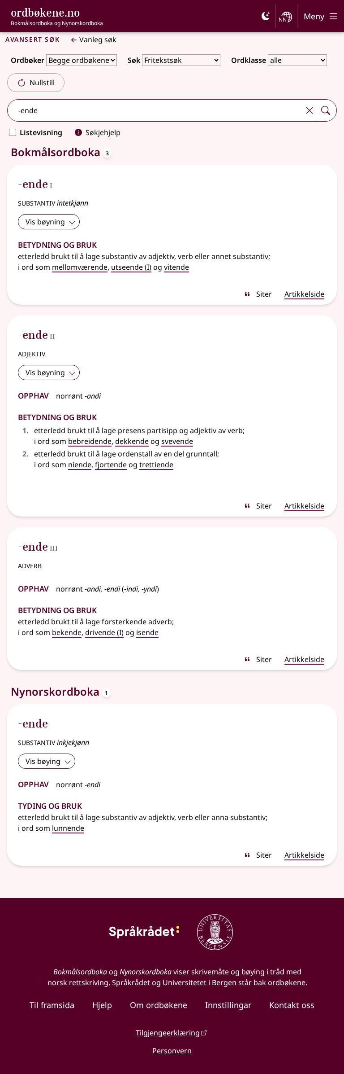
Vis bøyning (45, 222)
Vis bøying (43, 761)
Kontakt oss (291, 1004)
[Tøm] (309, 110)
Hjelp (102, 1004)
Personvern (172, 1051)
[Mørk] (266, 16)
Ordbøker (27, 60)
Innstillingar (228, 1004)
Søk (134, 60)
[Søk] (326, 110)
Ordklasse (248, 60)
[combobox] (154, 110)
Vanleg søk (97, 39)
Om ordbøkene (158, 1004)
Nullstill (42, 83)
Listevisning (41, 132)
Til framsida (52, 1004)
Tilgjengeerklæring (168, 1033)
